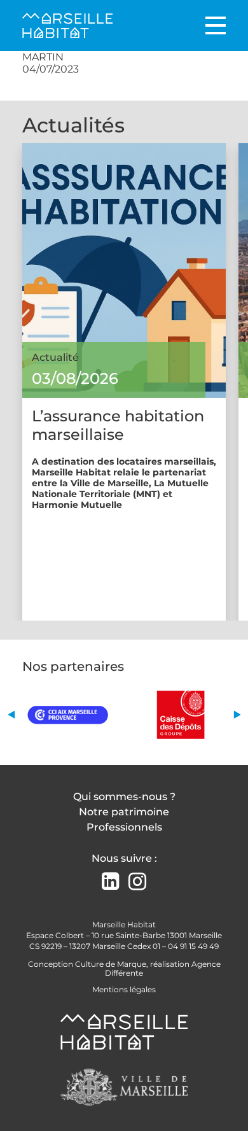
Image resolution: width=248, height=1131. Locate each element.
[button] (11, 714)
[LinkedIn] (110, 882)
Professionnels (124, 827)
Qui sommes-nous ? (124, 796)
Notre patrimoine (124, 812)
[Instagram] (137, 881)
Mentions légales (124, 989)
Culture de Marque (110, 964)
